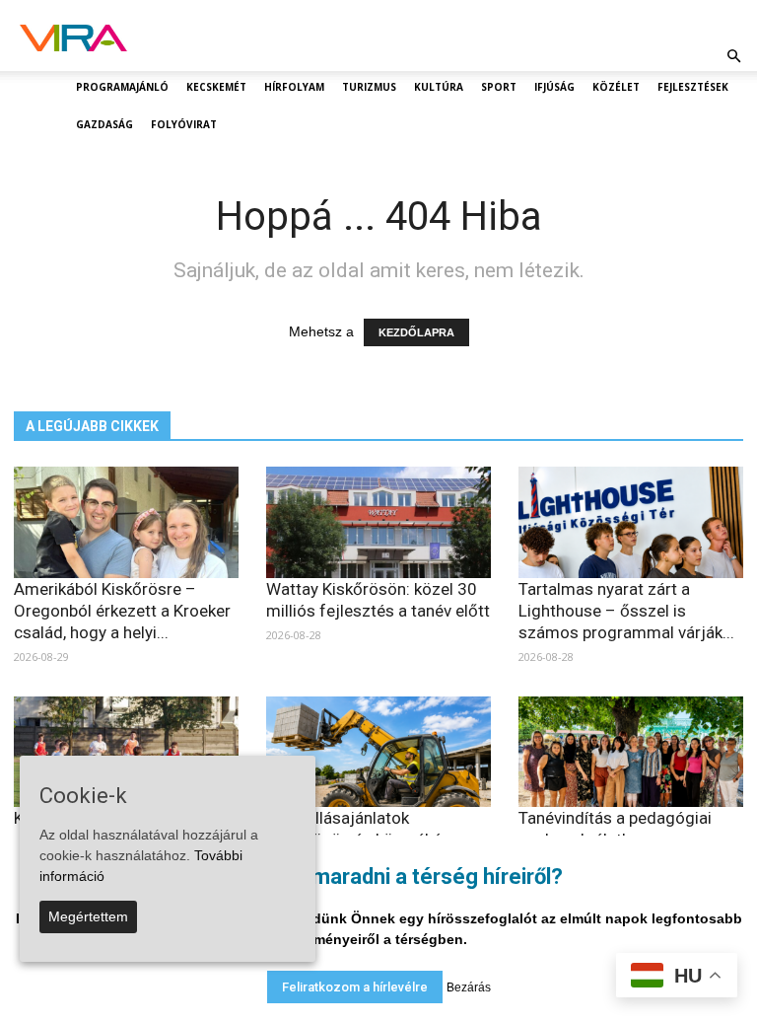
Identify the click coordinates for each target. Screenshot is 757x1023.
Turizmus (369, 87)
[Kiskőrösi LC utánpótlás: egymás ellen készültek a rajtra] (126, 752)
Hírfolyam (294, 87)
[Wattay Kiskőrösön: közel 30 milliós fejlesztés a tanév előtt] (378, 522)
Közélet (616, 87)
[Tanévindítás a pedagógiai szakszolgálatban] (630, 752)
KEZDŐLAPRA (416, 332)
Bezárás (469, 987)
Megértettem (88, 916)
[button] (733, 56)
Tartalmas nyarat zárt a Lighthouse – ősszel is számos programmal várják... (626, 610)
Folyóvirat (184, 124)
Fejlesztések (692, 87)
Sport (498, 87)
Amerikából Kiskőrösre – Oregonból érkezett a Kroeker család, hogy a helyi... (122, 610)
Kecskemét (216, 87)
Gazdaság (104, 124)
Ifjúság (554, 87)
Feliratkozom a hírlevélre (355, 987)
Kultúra (438, 87)
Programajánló (122, 87)
